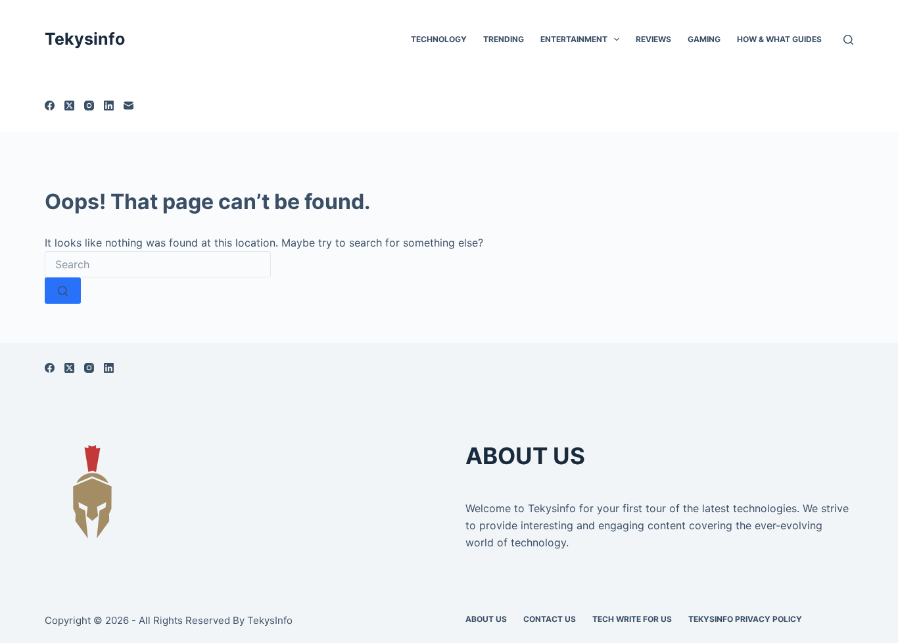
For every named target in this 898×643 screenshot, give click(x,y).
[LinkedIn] (109, 105)
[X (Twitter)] (69, 105)
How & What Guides (779, 39)
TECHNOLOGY (439, 39)
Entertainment (573, 39)
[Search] (848, 40)
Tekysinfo (85, 39)
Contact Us (549, 619)
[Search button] (63, 290)
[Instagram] (89, 105)
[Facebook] (50, 105)
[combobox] (158, 264)
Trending (503, 39)
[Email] (128, 105)
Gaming (704, 39)
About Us (486, 619)
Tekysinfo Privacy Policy (745, 619)
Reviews (653, 39)
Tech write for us (632, 619)
